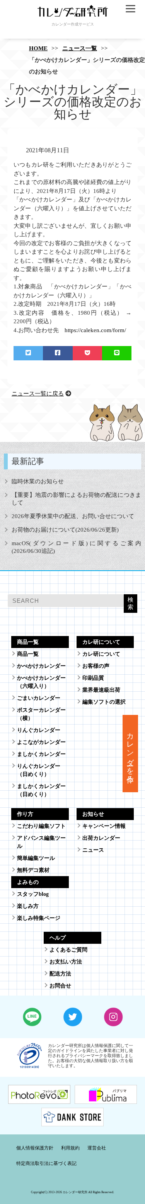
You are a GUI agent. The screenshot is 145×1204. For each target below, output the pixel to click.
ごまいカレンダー (38, 698)
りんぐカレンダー (38, 730)
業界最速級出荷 (101, 690)
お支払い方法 (65, 962)
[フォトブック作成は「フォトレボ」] (39, 1099)
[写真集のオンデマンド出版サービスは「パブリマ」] (106, 1099)
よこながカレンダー (41, 742)
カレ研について (101, 654)
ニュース (93, 850)
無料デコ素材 (33, 870)
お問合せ (60, 986)
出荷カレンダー (101, 838)
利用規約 (70, 1148)
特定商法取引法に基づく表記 (46, 1163)
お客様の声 (95, 666)
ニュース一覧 (79, 48)
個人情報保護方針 (34, 1148)
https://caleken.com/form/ (95, 330)
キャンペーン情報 (104, 826)
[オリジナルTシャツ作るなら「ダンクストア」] (72, 1121)
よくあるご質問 (68, 950)
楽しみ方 (28, 906)
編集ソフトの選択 (104, 702)
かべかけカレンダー (41, 666)
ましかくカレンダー (41, 754)
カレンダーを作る (130, 753)
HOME (38, 48)
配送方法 (60, 974)
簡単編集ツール (36, 858)
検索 (130, 603)
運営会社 (96, 1148)
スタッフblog (33, 894)
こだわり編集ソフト (41, 826)
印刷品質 (93, 678)
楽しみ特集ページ (38, 918)
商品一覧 (28, 654)
